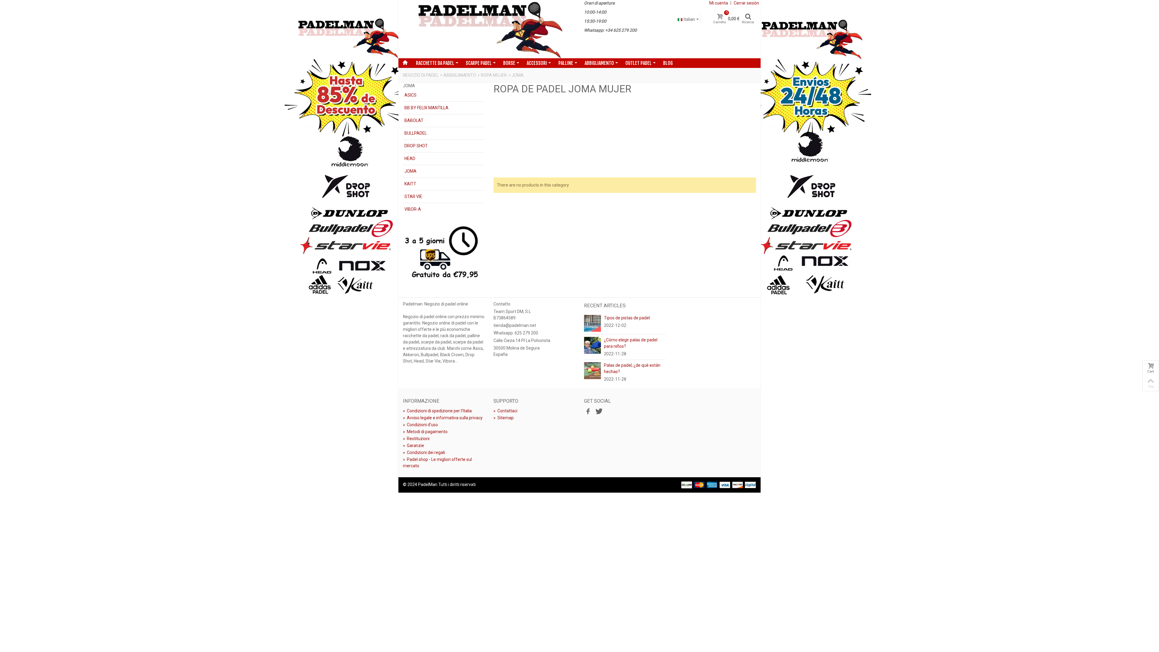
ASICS (410, 95)
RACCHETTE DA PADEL (435, 63)
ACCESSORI (537, 63)
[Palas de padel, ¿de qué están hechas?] (592, 370)
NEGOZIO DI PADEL (421, 75)
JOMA (410, 171)
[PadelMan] (489, 29)
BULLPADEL (415, 133)
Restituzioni (416, 438)
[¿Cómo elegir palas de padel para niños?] (592, 345)
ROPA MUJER (494, 75)
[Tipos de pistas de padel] (592, 323)
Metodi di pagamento (425, 431)
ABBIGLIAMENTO (599, 63)
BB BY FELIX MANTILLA (426, 107)
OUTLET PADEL (638, 63)
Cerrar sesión (746, 3)
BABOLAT (413, 120)
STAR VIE (413, 196)
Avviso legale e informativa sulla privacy (443, 417)
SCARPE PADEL (479, 63)
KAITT (410, 183)
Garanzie (413, 445)
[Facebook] (588, 412)
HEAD (409, 158)
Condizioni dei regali (424, 452)
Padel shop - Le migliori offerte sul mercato (437, 462)
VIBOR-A (412, 209)
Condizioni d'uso (420, 424)
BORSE (509, 63)
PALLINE (565, 63)
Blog (668, 63)
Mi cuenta (718, 3)
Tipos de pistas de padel (627, 317)
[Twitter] (598, 412)
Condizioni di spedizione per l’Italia (437, 410)
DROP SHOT (416, 145)
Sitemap (503, 417)
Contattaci (505, 410)
